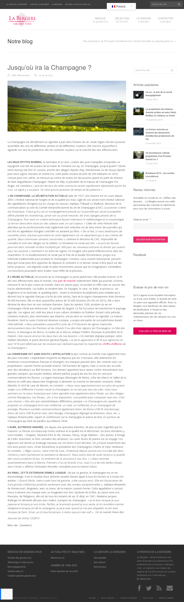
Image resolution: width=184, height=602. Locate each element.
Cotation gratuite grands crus (22, 575)
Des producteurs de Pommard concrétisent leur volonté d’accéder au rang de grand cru (128, 41)
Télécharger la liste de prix (20, 562)
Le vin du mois (46, 75)
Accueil (92, 597)
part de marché (67, 280)
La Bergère (57, 4)
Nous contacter (108, 597)
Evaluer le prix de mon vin (155, 330)
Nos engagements (17, 566)
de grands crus (100, 19)
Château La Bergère (39, 4)
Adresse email (142, 219)
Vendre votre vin (15, 571)
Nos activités (100, 557)
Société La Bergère (129, 597)
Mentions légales (166, 597)
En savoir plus (144, 578)
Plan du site (148, 597)
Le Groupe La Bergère (16, 4)
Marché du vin (58, 557)
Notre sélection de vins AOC (64, 571)
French (120, 6)
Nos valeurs (99, 562)
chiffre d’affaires (112, 344)
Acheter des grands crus (19, 557)
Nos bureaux (100, 566)
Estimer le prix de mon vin (77, 4)
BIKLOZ (53, 597)
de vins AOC (122, 19)
